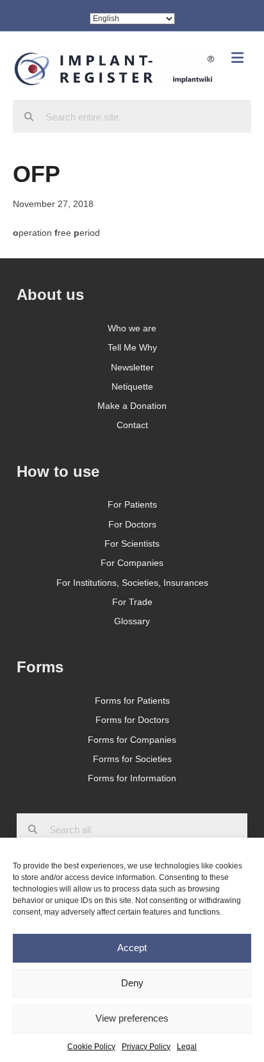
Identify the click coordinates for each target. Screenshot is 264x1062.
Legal (187, 1046)
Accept (132, 947)
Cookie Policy (91, 1046)
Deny (132, 982)
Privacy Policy (146, 1046)
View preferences (132, 1018)
